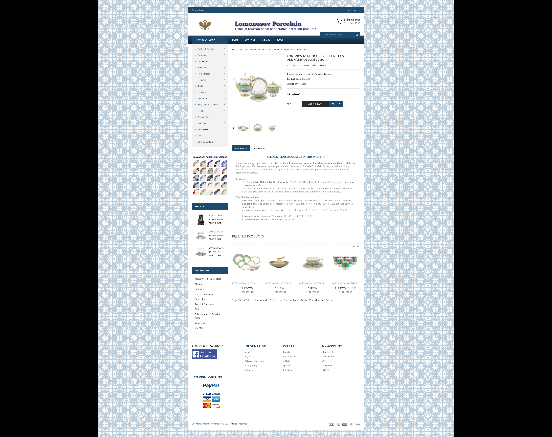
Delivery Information (204, 294)
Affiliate (286, 361)
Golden (329, 300)
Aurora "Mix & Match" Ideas (208, 278)
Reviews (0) (259, 148)
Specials (287, 365)
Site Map (199, 328)
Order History (328, 356)
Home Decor (204, 73)
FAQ (197, 309)
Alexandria (320, 300)
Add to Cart (315, 104)
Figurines (202, 80)
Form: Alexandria (261, 300)
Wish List (326, 361)
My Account (327, 352)
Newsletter (327, 365)
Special (266, 39)
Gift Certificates (290, 356)
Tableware (203, 67)
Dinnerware (203, 61)
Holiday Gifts (204, 129)
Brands (286, 352)
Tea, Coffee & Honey (207, 104)
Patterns (202, 123)
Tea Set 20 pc (307, 300)
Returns (325, 370)
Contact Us (200, 322)
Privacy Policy (201, 299)
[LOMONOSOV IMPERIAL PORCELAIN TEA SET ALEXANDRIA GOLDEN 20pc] (243, 128)
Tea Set (273, 300)
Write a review (320, 65)
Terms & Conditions (204, 304)
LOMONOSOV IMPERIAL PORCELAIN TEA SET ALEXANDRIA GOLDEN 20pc (272, 49)
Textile (201, 86)
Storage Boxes (205, 117)
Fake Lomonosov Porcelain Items (208, 316)
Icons (200, 110)
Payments (199, 289)
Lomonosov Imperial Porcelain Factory (313, 74)
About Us (199, 284)
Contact (250, 39)
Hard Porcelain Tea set (289, 300)
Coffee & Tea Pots (206, 49)
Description (241, 148)
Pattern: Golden (245, 300)
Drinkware (202, 55)
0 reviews (304, 65)
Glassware (202, 98)
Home (235, 39)
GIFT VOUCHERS (205, 141)
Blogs (280, 39)
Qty (289, 103)
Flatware (202, 92)
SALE (200, 135)
